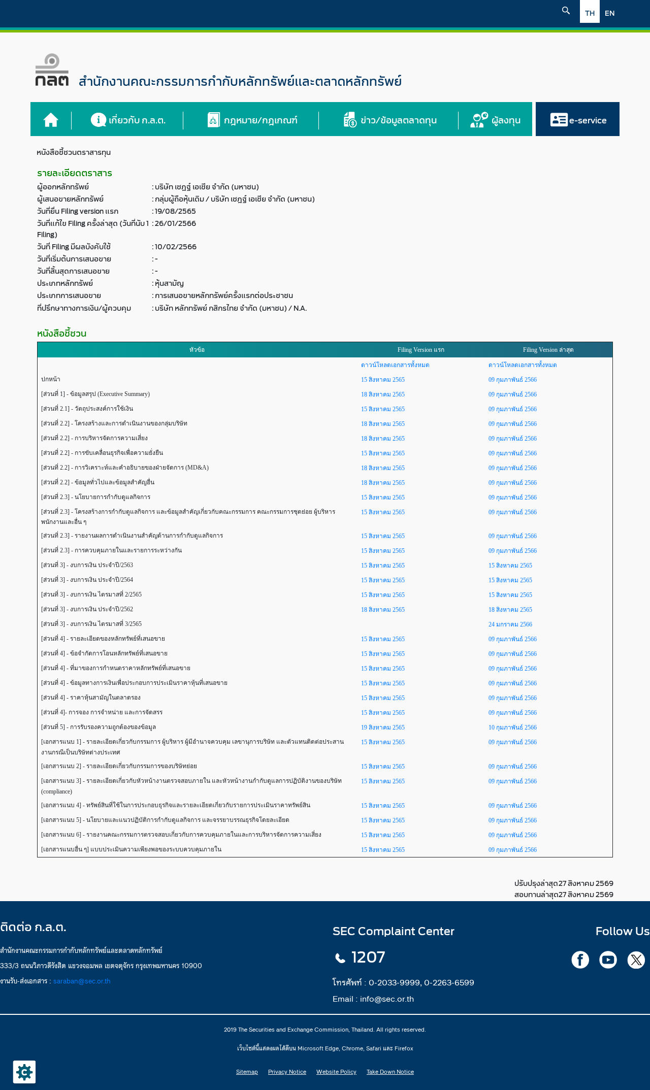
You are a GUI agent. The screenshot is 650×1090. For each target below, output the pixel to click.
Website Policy (336, 1071)
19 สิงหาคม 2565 (383, 727)
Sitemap (247, 1071)
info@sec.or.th (387, 998)
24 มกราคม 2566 (510, 624)
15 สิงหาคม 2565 (383, 379)
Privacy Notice (287, 1071)
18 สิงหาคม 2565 (383, 394)
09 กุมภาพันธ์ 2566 (513, 379)
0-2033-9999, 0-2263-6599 (421, 982)
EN (609, 13)
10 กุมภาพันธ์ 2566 (513, 727)
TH (590, 13)
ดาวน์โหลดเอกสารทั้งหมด (395, 365)
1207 (368, 957)
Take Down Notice (390, 1071)
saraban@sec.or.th (82, 980)
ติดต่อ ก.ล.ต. (33, 927)
